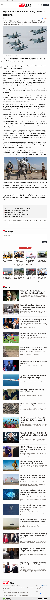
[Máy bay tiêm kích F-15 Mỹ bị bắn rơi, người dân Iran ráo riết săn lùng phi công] (11, 351)
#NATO (45, 220)
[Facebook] (38, 18)
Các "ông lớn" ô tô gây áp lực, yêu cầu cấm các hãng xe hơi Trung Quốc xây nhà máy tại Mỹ (33, 477)
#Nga (10, 220)
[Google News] (44, 18)
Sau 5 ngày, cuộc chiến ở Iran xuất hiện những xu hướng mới (32, 391)
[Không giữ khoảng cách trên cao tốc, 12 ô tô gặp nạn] (31, 271)
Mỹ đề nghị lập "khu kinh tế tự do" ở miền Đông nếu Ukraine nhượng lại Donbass (33, 550)
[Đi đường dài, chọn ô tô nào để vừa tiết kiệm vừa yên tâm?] (42, 254)
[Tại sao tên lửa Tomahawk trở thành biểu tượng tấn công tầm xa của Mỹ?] (11, 380)
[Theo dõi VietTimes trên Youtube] (42, 593)
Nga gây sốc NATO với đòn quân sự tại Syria (14, 216)
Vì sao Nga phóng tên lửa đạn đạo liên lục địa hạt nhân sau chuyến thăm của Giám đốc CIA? (30, 261)
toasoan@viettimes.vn (43, 585)
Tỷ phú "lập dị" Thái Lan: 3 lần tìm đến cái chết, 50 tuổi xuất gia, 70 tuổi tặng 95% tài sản (33, 435)
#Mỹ (30, 220)
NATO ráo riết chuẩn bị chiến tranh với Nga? (14, 212)
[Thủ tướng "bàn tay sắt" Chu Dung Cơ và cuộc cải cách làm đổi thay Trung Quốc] (11, 295)
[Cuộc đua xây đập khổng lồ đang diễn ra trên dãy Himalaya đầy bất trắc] (19, 271)
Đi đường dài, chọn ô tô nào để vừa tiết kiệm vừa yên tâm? (42, 260)
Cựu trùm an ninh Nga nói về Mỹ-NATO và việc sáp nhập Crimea (18, 208)
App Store (40, 598)
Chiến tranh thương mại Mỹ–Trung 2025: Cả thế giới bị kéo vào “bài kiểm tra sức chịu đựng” (33, 420)
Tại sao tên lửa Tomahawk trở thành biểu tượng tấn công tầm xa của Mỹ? (33, 377)
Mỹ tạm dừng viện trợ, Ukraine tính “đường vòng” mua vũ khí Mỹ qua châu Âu (33, 320)
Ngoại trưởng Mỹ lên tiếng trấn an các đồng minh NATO (33, 362)
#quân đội (35, 220)
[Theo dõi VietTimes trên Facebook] (38, 593)
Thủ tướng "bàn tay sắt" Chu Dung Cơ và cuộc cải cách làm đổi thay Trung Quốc (32, 292)
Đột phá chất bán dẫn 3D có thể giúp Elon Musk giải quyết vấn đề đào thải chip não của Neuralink (33, 492)
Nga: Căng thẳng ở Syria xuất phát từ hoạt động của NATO (17, 214)
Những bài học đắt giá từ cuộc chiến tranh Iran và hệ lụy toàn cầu (33, 405)
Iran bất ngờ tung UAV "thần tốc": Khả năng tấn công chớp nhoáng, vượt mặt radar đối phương (33, 536)
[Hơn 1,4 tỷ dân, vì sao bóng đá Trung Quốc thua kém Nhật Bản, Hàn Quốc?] (11, 337)
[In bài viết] (40, 18)
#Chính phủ (20, 220)
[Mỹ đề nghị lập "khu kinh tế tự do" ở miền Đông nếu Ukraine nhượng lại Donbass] (11, 553)
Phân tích (6, 287)
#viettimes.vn (17, 222)
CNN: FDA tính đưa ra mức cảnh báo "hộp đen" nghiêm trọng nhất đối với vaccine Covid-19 (32, 449)
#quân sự (40, 220)
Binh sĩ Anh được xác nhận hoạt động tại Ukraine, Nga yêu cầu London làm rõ (32, 462)
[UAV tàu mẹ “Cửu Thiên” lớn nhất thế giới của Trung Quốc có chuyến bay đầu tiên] (11, 524)
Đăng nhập (46, 4)
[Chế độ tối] (41, 5)
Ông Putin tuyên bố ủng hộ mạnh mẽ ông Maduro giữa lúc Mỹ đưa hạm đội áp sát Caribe (33, 565)
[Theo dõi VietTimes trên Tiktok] (44, 593)
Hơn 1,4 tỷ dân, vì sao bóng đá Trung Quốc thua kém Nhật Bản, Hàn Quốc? (33, 334)
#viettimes (11, 222)
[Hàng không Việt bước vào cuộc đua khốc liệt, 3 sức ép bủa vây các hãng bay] (7, 271)
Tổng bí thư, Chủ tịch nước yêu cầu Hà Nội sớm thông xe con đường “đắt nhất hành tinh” (42, 278)
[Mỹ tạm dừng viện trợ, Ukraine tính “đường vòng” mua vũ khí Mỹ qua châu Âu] (11, 323)
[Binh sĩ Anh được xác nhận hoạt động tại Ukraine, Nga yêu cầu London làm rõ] (11, 465)
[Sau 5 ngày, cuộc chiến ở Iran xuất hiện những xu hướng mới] (11, 394)
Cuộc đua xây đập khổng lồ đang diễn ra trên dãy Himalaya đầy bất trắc (19, 278)
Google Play (45, 598)
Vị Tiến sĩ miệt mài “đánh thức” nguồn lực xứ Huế (7, 260)
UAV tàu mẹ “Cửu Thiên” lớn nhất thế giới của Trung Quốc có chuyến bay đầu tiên (33, 520)
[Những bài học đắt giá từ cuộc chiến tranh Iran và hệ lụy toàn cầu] (11, 408)
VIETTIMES (25, 5)
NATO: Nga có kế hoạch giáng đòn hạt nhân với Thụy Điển (17, 210)
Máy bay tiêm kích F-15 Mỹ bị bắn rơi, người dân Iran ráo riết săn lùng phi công (33, 348)
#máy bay (14, 220)
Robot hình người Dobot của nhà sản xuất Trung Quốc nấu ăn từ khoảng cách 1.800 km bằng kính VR (33, 307)
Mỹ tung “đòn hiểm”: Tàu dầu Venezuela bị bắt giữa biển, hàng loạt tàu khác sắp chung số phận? (33, 507)
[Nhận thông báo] (39, 5)
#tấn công (26, 220)
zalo (40, 593)
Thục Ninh (6, 18)
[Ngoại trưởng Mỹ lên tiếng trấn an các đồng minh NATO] (11, 365)
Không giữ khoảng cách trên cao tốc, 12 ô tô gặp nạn (30, 277)
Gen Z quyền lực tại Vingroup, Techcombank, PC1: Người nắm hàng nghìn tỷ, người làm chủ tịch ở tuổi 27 (18, 262)
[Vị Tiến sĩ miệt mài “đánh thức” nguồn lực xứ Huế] (7, 254)
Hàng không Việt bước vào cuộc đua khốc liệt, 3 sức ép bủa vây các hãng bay (7, 278)
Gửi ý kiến (44, 242)
